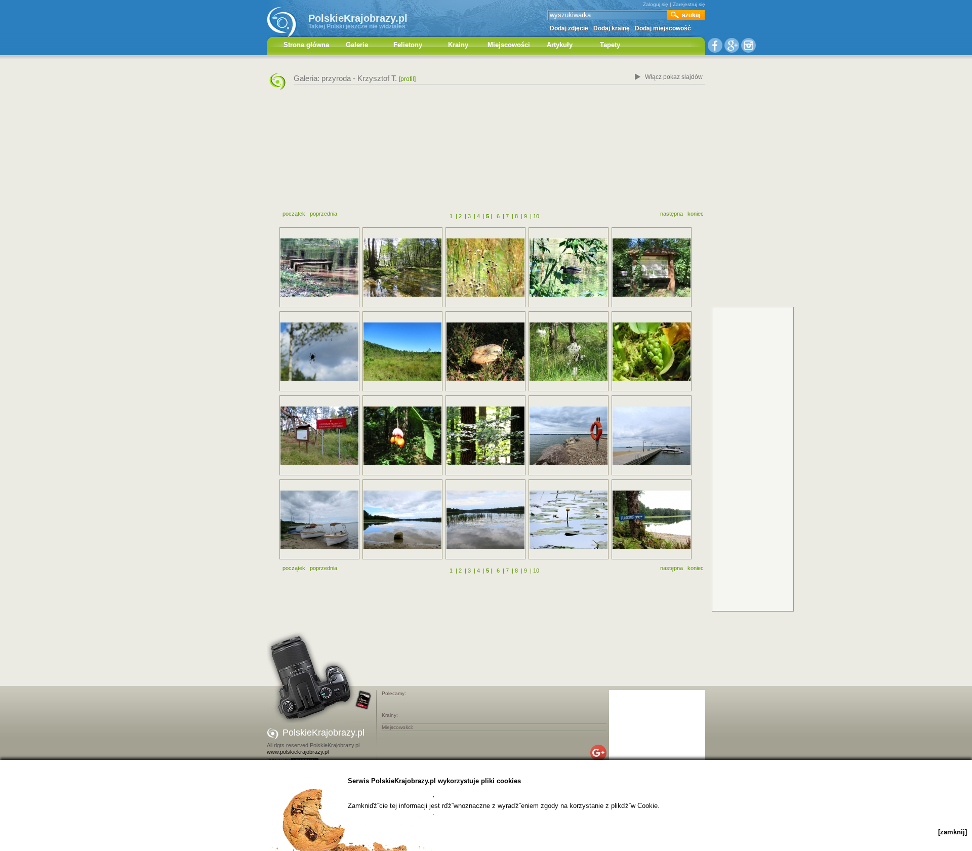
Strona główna (306, 45)
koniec (695, 214)
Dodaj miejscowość (663, 28)
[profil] (407, 79)
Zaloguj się (655, 4)
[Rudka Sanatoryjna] (402, 436)
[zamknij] (952, 832)
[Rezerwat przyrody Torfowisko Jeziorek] (319, 351)
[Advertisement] (486, 153)
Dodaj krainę (611, 28)
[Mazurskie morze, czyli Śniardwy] (568, 436)
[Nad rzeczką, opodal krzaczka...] (568, 267)
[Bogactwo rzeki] (651, 267)
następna (671, 214)
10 (536, 216)
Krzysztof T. (377, 78)
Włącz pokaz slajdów (674, 76)
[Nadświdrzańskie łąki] (485, 267)
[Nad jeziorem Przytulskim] (402, 520)
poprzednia (323, 214)
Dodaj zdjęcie (569, 28)
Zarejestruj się (689, 4)
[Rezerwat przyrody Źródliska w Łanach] (319, 267)
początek (293, 214)
